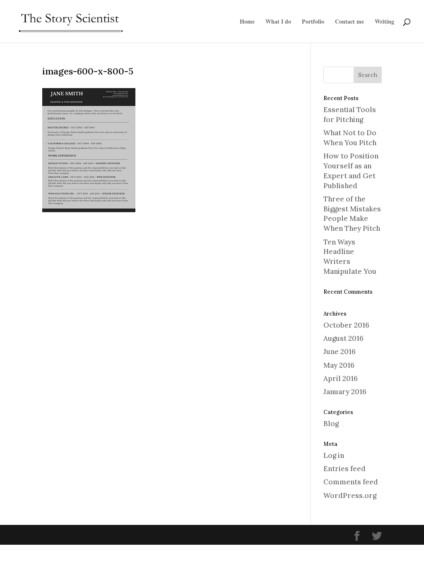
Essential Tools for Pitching (349, 114)
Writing (384, 22)
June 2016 (339, 351)
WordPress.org (349, 495)
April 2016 (340, 378)
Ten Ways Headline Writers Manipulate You (349, 256)
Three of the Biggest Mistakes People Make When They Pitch (352, 213)
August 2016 (343, 338)
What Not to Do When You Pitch (349, 137)
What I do (278, 22)
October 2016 (346, 325)
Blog (331, 423)
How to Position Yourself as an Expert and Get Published (350, 170)
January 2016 (344, 391)
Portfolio (313, 22)
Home (247, 22)
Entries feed (344, 468)
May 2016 (338, 365)
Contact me (349, 22)
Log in (333, 455)
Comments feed (350, 481)
